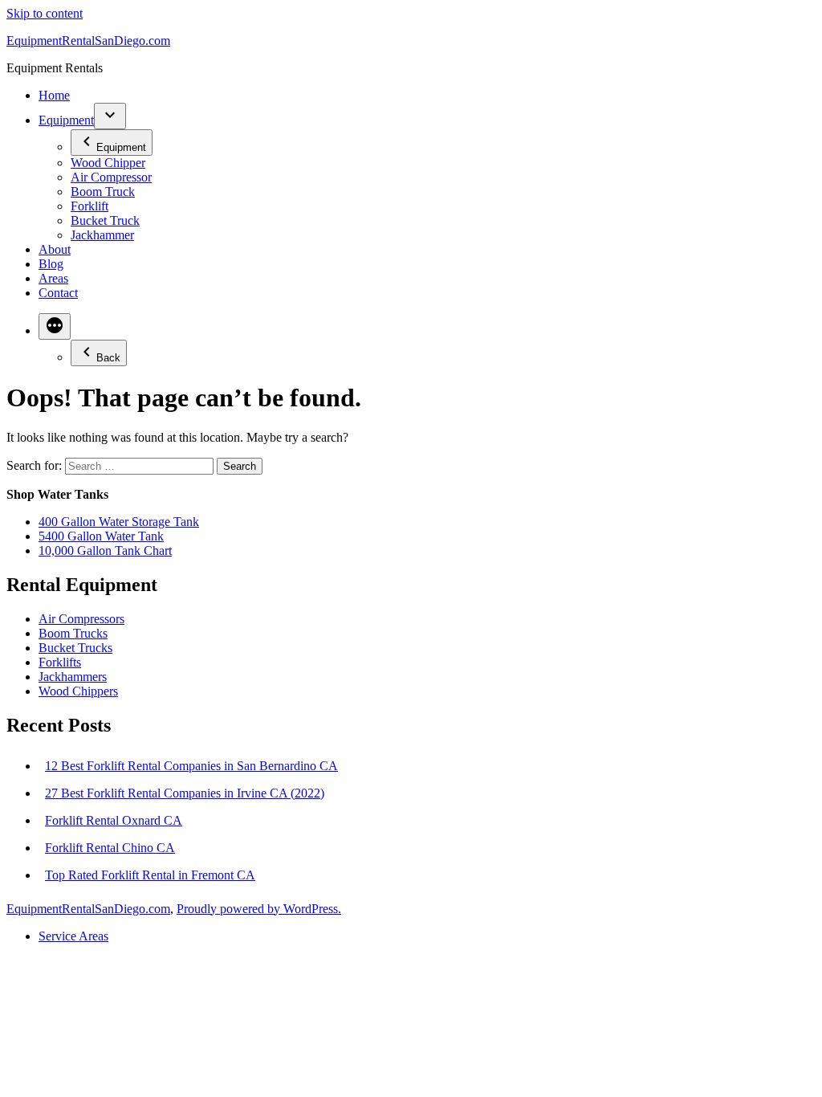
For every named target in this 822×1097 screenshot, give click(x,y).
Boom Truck (103, 191)
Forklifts (60, 662)
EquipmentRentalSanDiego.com (88, 40)
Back (108, 358)
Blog (51, 264)
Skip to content (44, 13)
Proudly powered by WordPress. (259, 909)
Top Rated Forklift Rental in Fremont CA (150, 875)
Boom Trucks (73, 633)
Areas (53, 278)
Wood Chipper (108, 162)
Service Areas (73, 936)
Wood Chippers (78, 691)
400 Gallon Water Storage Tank (119, 521)
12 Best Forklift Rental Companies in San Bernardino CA (191, 766)
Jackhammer (102, 235)
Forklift (89, 206)
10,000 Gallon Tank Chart (105, 550)
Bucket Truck (105, 220)
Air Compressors (81, 619)
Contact (58, 293)
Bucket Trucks (75, 648)
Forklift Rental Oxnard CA (113, 820)
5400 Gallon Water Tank (101, 536)
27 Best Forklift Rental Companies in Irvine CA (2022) (184, 793)
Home (54, 95)
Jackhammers (73, 676)
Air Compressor (111, 177)
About (55, 249)
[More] (55, 326)
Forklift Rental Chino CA (110, 847)
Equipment (66, 120)
